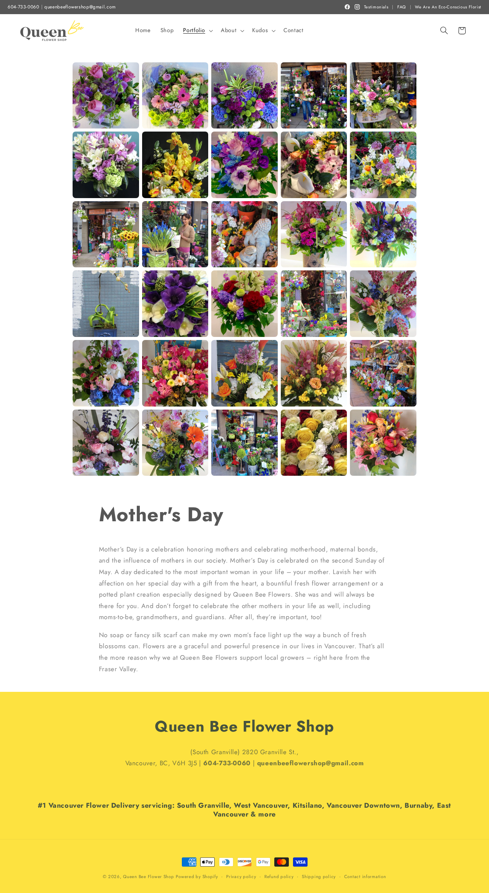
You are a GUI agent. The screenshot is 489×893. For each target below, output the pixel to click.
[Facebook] (347, 7)
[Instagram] (357, 7)
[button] (197, 30)
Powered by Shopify (197, 876)
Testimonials (376, 7)
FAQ (401, 7)
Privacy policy (241, 876)
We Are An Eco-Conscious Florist (448, 7)
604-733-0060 (23, 7)
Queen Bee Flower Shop (148, 876)
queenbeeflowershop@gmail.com (80, 7)
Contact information (365, 876)
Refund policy (279, 876)
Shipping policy (319, 876)
